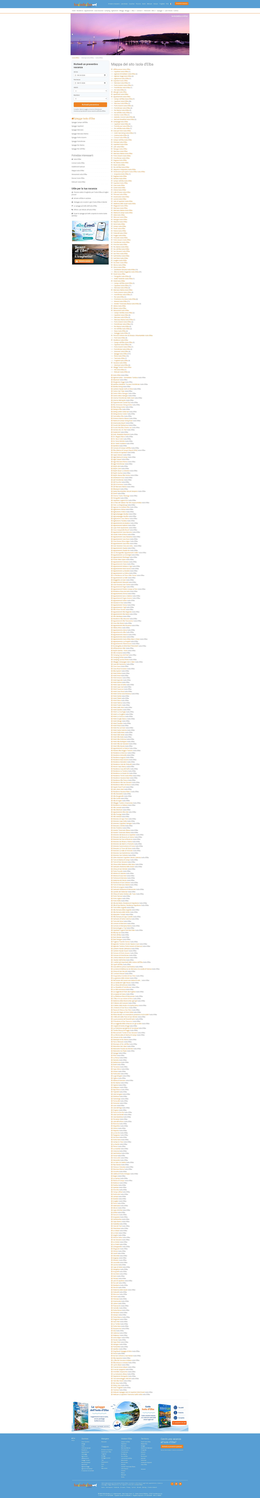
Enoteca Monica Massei (121, 418)
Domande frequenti (146, 1462)
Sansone (116, 1215)
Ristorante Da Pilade (120, 1051)
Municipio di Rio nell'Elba (121, 1044)
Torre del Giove (118, 921)
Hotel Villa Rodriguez (120, 741)
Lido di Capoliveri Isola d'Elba (122, 201)
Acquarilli (116, 1271)
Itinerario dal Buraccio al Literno (123, 837)
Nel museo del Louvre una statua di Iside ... (127, 980)
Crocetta (116, 1171)
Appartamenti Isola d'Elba (121, 97)
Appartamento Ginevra (120, 635)
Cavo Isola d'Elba (119, 185)
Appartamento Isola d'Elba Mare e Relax (126, 639)
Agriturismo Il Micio (119, 512)
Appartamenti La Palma (121, 573)
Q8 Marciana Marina (120, 487)
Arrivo (76, 72)
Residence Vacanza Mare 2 (122, 792)
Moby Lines (117, 1385)
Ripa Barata (117, 1165)
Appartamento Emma (120, 594)
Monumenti (124, 1460)
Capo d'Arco (117, 1069)
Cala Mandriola (118, 1117)
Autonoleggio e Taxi (119, 928)
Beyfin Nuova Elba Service (121, 475)
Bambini (77, 95)
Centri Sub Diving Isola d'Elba (123, 133)
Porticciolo (116, 1074)
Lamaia (115, 1196)
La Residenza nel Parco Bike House (124, 575)
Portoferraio (124, 1452)
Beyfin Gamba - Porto (120, 650)
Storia (115, 1353)
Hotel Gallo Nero (118, 707)
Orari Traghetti (118, 1388)
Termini (133, 1487)
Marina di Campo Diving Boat (123, 421)
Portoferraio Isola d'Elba (122, 87)
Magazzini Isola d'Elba (120, 206)
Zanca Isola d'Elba (119, 267)
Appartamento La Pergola (121, 641)
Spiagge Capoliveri (78, 126)
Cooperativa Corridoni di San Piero (124, 976)
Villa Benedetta (118, 794)
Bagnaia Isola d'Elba (120, 160)
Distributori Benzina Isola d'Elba (124, 269)
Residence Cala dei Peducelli (122, 764)
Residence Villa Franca (120, 780)
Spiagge (115, 1053)
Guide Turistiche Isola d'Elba (123, 279)
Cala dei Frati (117, 1226)
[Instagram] (176, 1483)
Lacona (115, 1265)
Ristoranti (147, 11)
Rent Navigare (117, 939)
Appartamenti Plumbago (121, 557)
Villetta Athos (117, 628)
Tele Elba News (118, 1381)
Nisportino (116, 1126)
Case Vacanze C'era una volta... (123, 546)
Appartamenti (88, 11)
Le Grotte (116, 1242)
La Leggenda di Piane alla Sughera (124, 992)
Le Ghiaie (116, 1231)
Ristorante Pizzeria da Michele (123, 1049)
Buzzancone (117, 1328)
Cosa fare (132, 4)
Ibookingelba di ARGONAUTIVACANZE (125, 646)
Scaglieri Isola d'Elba (120, 260)
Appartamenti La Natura (121, 748)
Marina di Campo (118, 1181)
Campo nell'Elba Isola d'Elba (123, 99)
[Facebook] (172, 1483)
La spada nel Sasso (119, 994)
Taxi (102, 1460)
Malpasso (116, 1087)
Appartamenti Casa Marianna (122, 537)
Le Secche (116, 1133)
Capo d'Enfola (117, 1210)
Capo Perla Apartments (120, 528)
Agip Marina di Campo (120, 457)
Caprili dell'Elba (118, 964)
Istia (114, 1331)
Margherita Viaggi (119, 382)
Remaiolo (116, 1313)
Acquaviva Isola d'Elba (121, 174)
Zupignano (116, 1135)
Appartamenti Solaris (120, 600)
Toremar (116, 1390)
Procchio (116, 1190)
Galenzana (116, 1206)
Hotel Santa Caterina (120, 730)
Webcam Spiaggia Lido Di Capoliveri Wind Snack (129, 1392)
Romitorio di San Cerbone (121, 882)
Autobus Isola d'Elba (120, 115)
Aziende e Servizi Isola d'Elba (123, 117)
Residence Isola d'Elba (120, 340)
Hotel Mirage (117, 721)
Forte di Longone (119, 887)
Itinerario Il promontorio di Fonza (124, 846)
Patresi (115, 1146)
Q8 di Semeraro (118, 484)
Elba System (117, 671)
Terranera (116, 1067)
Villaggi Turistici (86, 1460)
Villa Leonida (117, 807)
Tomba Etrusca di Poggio (121, 1030)
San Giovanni (117, 1240)
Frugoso (116, 1110)
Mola (114, 1055)
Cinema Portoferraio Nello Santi (123, 398)
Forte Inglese (117, 898)
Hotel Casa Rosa (118, 691)
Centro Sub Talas (118, 391)
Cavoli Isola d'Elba (119, 188)
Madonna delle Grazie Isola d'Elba (124, 203)
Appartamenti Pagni (120, 587)
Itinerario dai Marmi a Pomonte (123, 844)
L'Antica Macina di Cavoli (121, 958)
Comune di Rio (118, 1037)
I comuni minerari (119, 973)
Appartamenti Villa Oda (120, 812)
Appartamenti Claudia (120, 548)
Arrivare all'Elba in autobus (82, 198)
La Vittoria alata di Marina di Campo (125, 1035)
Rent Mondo (117, 937)
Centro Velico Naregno (120, 393)
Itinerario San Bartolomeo (121, 853)
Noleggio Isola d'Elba (121, 333)
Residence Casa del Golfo (121, 769)
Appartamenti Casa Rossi (121, 539)
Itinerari (123, 1464)
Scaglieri (116, 1201)
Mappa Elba (144, 1443)
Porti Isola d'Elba (119, 338)
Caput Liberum (118, 455)
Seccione (116, 1137)
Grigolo (115, 1235)
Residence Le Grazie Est (121, 773)
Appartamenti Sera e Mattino (122, 596)
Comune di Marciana (120, 923)
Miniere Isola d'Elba (119, 308)
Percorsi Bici (124, 1462)
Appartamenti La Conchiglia (122, 555)
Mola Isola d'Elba (119, 215)
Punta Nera (117, 1140)
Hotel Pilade (117, 698)
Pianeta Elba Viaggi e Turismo (123, 750)
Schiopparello (117, 1247)
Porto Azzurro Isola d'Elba (122, 85)
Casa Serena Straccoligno (121, 541)
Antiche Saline (117, 1237)
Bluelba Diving (117, 386)
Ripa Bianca (117, 1090)
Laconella (116, 1262)
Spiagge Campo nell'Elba (80, 122)
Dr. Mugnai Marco (119, 437)
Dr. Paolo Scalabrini (119, 443)
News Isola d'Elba (120, 331)
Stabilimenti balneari (78, 167)
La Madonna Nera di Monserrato (124, 996)
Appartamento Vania (120, 564)
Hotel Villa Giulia (118, 737)
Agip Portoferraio (119, 464)
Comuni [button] (139, 11)
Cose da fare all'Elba (126, 1458)
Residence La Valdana (120, 805)
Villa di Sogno (117, 801)
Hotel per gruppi (86, 1448)
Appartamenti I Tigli (119, 607)
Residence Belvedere (120, 762)
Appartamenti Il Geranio (121, 562)
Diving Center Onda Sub (121, 412)
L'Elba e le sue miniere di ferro (123, 999)
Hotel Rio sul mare (119, 728)
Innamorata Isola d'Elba (121, 197)
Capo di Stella (117, 1267)
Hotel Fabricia (117, 703)
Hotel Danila (117, 696)
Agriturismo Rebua (119, 509)
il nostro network (152, 1487)
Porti (102, 1464)
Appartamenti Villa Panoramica (123, 621)
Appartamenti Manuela (120, 582)
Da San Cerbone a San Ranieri (123, 1356)
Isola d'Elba (75, 58)
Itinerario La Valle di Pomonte (123, 851)
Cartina (176, 11)
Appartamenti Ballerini (120, 525)
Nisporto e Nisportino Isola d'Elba (124, 169)
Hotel (74, 11)
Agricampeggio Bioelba (120, 514)
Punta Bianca (117, 1317)
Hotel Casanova (118, 689)
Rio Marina (116, 1083)
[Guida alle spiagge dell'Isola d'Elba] (130, 1416)
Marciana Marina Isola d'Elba (122, 153)
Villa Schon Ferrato (119, 609)
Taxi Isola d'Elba (119, 358)
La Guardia (116, 1149)
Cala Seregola (117, 1094)
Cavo (114, 1105)
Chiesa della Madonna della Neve (124, 864)
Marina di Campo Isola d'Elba (123, 213)
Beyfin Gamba (117, 473)
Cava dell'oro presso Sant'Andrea (124, 967)
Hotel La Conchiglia (119, 712)
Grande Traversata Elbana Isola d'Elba (126, 304)
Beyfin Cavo (117, 468)
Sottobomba (117, 1219)
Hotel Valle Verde (118, 735)
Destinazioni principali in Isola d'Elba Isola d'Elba (129, 172)
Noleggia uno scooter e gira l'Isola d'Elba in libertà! (90, 202)
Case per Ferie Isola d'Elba (122, 131)
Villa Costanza (117, 653)
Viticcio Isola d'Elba (119, 265)
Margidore (116, 1269)
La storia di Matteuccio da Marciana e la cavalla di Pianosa (132, 969)
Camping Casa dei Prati (120, 655)
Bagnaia (116, 1258)
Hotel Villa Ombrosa (119, 739)
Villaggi (121, 11)
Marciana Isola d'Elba (121, 83)
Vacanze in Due (118, 603)
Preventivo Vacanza (181, 3)
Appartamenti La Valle (120, 578)
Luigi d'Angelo (117, 1076)
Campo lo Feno (118, 1142)
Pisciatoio (116, 1119)
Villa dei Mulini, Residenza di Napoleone (126, 903)
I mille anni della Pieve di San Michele (125, 1017)
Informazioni (124, 1468)
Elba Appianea (117, 1358)
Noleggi (103, 1456)
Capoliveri (124, 1443)
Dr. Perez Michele (119, 441)
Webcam (149, 4)
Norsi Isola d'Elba (119, 224)
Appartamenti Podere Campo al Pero (125, 589)
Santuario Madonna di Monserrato (124, 889)
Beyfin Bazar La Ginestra (121, 471)
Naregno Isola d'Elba (120, 149)
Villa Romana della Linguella (122, 910)
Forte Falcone (117, 896)
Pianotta (116, 1060)
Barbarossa (117, 1062)
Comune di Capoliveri (120, 452)
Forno (115, 1203)
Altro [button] (153, 11)
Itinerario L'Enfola (119, 826)
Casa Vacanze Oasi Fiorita (121, 584)
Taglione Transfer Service (121, 942)
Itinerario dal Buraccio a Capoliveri (124, 835)
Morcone (116, 1294)
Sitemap (144, 1487)
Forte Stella (117, 901)
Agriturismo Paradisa (120, 521)
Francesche (117, 1306)
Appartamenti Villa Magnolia (122, 612)
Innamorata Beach (119, 423)
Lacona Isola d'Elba (119, 199)
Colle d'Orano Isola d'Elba (121, 192)
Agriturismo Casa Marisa (121, 518)
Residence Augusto (119, 757)
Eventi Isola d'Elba (119, 274)
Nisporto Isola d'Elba (120, 222)
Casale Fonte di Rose (120, 534)
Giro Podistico (117, 828)
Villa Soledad (117, 816)
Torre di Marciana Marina (121, 885)
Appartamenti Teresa (120, 605)
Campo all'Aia (117, 1192)
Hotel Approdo (118, 680)
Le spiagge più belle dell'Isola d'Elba (85, 206)
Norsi (115, 1276)
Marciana (123, 1446)
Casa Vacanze (98, 11)
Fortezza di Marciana (120, 878)
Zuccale (115, 1283)
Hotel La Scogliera (119, 714)
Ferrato (115, 1340)
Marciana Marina (118, 1169)
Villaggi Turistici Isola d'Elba (122, 367)
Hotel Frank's (117, 705)
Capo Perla (116, 1342)
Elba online (104, 1468)
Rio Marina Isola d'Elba (121, 110)
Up (73, 1440)
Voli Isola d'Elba (119, 370)
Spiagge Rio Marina (78, 145)
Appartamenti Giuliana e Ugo (122, 566)
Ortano (115, 1071)
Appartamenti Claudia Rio (121, 550)
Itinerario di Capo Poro (120, 819)
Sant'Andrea (117, 1153)
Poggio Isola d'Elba (119, 235)
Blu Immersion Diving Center (122, 405)
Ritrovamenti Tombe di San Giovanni (125, 1033)
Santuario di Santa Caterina (122, 919)
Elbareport (116, 489)
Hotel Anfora (117, 673)
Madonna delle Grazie (120, 1290)
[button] (72, 34)
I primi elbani (117, 1365)
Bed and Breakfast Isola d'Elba (124, 119)
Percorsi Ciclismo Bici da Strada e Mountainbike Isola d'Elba (133, 335)
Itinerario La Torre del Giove (122, 848)
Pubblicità (116, 1487)
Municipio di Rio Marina (120, 1039)
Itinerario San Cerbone (120, 855)
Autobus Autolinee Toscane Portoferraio (126, 384)
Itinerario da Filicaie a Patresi (122, 842)
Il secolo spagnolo (119, 1369)
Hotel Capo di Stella (119, 685)
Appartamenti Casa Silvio (121, 543)
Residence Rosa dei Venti (121, 591)
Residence (80, 11)
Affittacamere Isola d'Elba (121, 69)
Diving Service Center (120, 414)
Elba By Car (117, 933)
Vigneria (115, 1085)
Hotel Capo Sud (118, 687)
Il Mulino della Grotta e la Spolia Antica (125, 1005)
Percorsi (138, 4)
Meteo (123, 1473)
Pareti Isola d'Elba (119, 228)
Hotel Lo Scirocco (119, 716)
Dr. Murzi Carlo (118, 439)
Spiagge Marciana (77, 130)
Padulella (116, 1224)
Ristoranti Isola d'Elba (121, 351)
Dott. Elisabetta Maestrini (121, 434)
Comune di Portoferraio (121, 955)
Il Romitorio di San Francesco (122, 1021)
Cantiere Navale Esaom (121, 951)
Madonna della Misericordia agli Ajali (125, 1001)
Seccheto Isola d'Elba (120, 263)
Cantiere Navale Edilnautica (122, 948)
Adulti (76, 87)
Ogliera (115, 1078)
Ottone (115, 1251)
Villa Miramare (117, 810)
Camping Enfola (118, 657)
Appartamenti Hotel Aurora (122, 569)
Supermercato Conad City (121, 402)
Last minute (124, 4)
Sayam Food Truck (119, 787)
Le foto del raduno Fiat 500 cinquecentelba (127, 503)
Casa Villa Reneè (118, 623)
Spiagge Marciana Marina (80, 134)
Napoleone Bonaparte (120, 1376)
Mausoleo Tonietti (119, 914)
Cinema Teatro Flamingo (121, 496)
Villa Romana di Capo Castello (123, 917)
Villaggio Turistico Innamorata (123, 803)
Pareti (115, 1297)
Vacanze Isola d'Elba (120, 363)
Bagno (115, 1176)
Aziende (143, 1458)
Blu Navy (116, 1383)
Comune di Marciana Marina (122, 926)
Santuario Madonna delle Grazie (123, 867)
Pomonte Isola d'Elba (120, 238)
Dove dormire (85, 1441)
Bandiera (116, 446)
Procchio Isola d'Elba (120, 244)
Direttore (116, 1096)
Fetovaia (116, 1299)
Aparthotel (84, 1464)
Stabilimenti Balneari (146, 1448)
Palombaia (116, 1228)
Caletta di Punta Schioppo (121, 1174)
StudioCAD (117, 432)
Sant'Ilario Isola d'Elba (120, 258)
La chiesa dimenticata (120, 985)
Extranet (143, 1469)
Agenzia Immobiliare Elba (121, 507)
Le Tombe (116, 1324)
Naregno (116, 1344)
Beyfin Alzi (116, 466)
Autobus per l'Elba (106, 1452)
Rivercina (116, 1124)
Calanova (116, 1333)
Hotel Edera (117, 700)
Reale (115, 1064)
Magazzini (116, 1249)
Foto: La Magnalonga (120, 505)
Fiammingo (117, 1099)
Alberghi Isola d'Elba (120, 92)
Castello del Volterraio (120, 892)
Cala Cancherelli (118, 1115)
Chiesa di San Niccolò (120, 971)
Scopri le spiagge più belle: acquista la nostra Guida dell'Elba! (89, 215)
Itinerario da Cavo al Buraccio (123, 839)
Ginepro (115, 1315)
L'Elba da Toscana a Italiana (122, 1360)
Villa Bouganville (118, 796)
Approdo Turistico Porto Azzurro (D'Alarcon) (127, 946)
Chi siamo (122, 1487)
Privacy (128, 1487)
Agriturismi (114, 11)
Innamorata (117, 1301)
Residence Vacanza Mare (121, 778)
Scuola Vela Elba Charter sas (122, 427)
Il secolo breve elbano (120, 1367)
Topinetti (116, 1092)
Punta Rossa (117, 1310)
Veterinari (143, 1460)
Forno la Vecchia (118, 1112)
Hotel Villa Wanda (119, 746)
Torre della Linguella (119, 907)
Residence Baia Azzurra (121, 760)
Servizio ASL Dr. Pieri (120, 430)
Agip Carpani (117, 459)
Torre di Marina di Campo (121, 860)
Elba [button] (133, 11)
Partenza (77, 80)
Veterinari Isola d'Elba (121, 365)
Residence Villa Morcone (121, 619)
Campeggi (84, 1454)
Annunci (155, 4)
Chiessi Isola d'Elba (119, 190)
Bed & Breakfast (86, 1462)
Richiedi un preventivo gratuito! (172, 1446)
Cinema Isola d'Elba (120, 135)
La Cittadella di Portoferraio (122, 987)
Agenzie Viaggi (85, 1466)
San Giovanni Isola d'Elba (121, 251)
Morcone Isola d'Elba (120, 217)
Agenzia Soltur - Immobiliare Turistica (125, 377)
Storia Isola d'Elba (120, 356)
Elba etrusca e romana (120, 1363)
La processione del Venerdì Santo (124, 1019)
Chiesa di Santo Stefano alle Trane (124, 894)
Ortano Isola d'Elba (119, 226)
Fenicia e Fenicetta (119, 1167)
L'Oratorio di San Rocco (121, 1008)
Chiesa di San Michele (120, 869)
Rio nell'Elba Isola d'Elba (122, 113)
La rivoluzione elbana (120, 1374)
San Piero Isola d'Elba (120, 254)
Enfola (115, 1212)
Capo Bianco (117, 1221)
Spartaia (116, 1187)
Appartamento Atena (120, 630)
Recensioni (144, 1456)
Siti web (139, 1487)
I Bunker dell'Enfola (119, 960)
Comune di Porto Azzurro (121, 953)
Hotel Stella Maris (119, 732)
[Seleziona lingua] (171, 4)
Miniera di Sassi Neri (119, 876)
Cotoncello (116, 1158)
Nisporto (116, 1130)
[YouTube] (180, 1483)
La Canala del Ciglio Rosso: (122, 983)
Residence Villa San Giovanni (122, 782)
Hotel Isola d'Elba (119, 281)
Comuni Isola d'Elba (78, 163)
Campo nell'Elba (125, 1441)
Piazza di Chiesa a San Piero (122, 1010)
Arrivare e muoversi (114, 4)
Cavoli (115, 1253)
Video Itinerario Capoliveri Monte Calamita (127, 857)
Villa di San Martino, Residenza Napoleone (127, 905)
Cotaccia (116, 1151)
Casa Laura (117, 666)
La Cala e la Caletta (119, 1162)
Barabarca (116, 1285)
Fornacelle (116, 1101)
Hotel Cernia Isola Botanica (122, 694)
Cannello (116, 1308)
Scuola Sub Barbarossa (120, 425)
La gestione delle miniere (121, 978)
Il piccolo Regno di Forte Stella (123, 1012)
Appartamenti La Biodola (121, 571)
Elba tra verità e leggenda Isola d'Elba (126, 272)
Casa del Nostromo (119, 664)
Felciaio (115, 1278)
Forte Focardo (118, 871)
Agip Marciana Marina (120, 462)
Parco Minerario (118, 1042)
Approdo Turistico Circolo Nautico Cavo (126, 944)
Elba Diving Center (119, 407)
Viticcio (115, 1208)
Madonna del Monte (120, 880)
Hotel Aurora (117, 682)
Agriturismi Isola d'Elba (121, 78)
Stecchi (115, 1287)
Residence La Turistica (120, 771)
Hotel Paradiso (118, 723)
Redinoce (116, 1183)
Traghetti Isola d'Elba (121, 360)
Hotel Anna (116, 675)
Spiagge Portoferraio (78, 141)
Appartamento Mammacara (122, 644)
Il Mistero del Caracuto (120, 1003)
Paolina (115, 1185)
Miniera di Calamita (119, 873)
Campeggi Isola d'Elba (120, 122)
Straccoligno (117, 1337)
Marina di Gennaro (119, 1080)
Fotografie (116, 498)
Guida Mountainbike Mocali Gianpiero (125, 491)
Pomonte (116, 1103)
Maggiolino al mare (119, 580)
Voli (102, 1466)
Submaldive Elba (118, 416)
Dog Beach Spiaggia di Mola (122, 1351)
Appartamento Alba (119, 632)
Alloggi (83, 1443)
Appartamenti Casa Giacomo (122, 532)
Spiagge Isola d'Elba (84, 118)
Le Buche (116, 1144)
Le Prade (116, 1244)
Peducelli (116, 1292)
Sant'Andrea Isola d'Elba (121, 256)
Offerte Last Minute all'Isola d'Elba (85, 210)
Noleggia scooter (105, 1458)
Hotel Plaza (117, 726)
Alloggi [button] (127, 11)
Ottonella (116, 1256)
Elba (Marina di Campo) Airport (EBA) (125, 450)
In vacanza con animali (88, 1470)
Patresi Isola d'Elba (119, 231)
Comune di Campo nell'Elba (122, 448)
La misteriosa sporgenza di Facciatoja (125, 1028)
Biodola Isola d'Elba (119, 178)
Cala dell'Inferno (118, 1121)
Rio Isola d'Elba (119, 90)
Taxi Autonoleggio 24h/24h (122, 1379)
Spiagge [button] (160, 11)
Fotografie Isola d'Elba (121, 276)
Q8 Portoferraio (118, 480)
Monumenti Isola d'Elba (79, 174)
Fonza (115, 1156)
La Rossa (116, 1058)
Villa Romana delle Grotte (121, 912)
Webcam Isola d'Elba (78, 182)
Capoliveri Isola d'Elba (121, 71)
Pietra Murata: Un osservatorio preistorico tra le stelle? (131, 1014)
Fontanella (116, 1347)
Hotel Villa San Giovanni (121, 744)
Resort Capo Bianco (119, 766)
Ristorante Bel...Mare (120, 1046)
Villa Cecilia (116, 798)
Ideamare (116, 380)
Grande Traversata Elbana (121, 830)
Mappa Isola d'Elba (78, 170)
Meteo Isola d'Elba (119, 306)
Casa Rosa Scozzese (120, 669)
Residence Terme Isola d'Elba (122, 776)
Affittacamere (85, 1458)
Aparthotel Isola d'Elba (120, 94)
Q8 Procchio (117, 482)
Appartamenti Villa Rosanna (122, 625)
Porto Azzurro (125, 1450)
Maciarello (116, 1160)
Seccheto (116, 1274)
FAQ (167, 4)
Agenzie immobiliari (87, 1468)
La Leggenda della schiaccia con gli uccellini (127, 1024)
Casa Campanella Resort (121, 530)
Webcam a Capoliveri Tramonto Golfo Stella (127, 1394)
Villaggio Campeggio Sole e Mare (124, 662)
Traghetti (162, 4)
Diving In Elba (117, 409)
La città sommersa (119, 989)
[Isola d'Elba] (85, 4)
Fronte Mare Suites (119, 559)
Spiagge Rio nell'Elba (78, 149)
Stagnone (116, 1319)
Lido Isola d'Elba (118, 147)
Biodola (115, 1199)
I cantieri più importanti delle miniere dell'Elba (128, 962)
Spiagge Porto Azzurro (79, 137)
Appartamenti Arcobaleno (121, 523)
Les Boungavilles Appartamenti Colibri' (125, 553)
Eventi (144, 4)
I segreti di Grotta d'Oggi (121, 1026)
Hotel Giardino (118, 710)
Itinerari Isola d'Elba (78, 178)
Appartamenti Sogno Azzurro (122, 598)
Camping (107, 11)
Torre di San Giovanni (120, 862)
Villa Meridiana (118, 616)
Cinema (123, 1470)
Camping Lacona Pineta (121, 660)
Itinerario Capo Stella (120, 821)
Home (103, 1487)
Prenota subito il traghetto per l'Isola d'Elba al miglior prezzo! (90, 193)
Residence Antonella (119, 755)
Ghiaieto (116, 1260)
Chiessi (115, 1128)
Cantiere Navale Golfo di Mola (123, 389)
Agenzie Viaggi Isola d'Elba (122, 76)
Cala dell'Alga (117, 1108)
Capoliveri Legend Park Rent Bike (124, 930)
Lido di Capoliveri (118, 1281)
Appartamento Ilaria (119, 637)
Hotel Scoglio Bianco (120, 719)
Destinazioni (104, 1462)
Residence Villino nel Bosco (122, 785)
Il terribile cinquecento (120, 1372)
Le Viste (115, 1233)
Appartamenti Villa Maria (121, 614)
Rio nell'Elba (124, 1456)
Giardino (116, 1349)
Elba (74, 1438)
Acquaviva (116, 1217)
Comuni (143, 1454)
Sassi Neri (116, 1322)
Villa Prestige (117, 814)
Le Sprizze (116, 1178)
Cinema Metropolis (119, 400)
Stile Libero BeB (118, 789)
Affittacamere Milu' (119, 648)
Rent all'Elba (117, 935)
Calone (115, 1303)
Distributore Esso (119, 478)
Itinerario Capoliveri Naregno (122, 823)
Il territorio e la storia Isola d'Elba (125, 299)
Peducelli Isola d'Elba (120, 233)
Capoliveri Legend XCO (120, 500)
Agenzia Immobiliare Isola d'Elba (124, 74)
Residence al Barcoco (120, 753)
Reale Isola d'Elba (119, 165)
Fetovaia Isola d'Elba (120, 142)
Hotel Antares (117, 678)
